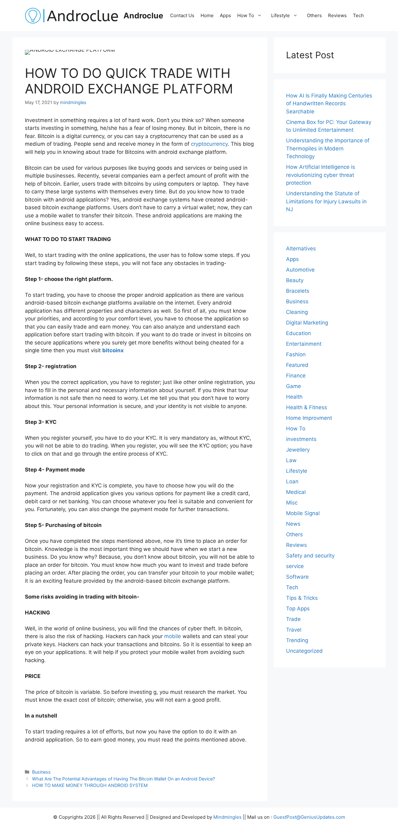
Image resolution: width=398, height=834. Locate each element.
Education (298, 333)
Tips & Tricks (302, 598)
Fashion (296, 354)
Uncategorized (304, 651)
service (295, 566)
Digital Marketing (307, 323)
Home (207, 15)
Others (314, 15)
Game (293, 386)
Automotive (300, 270)
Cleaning (297, 312)
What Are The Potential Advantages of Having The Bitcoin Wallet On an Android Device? (123, 778)
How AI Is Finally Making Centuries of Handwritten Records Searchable (329, 103)
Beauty (294, 280)
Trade (293, 619)
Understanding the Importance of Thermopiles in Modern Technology (327, 148)
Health (294, 397)
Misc (292, 503)
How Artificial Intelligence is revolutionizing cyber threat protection (320, 175)
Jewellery (298, 450)
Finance (296, 375)
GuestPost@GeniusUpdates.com (309, 817)
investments (301, 439)
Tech (358, 15)
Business (41, 772)
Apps (225, 15)
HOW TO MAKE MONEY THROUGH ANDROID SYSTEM (90, 785)
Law (291, 460)
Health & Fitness (306, 407)
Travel (293, 630)
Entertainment (304, 344)
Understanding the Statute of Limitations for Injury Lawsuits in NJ (326, 201)
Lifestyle (280, 15)
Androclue (143, 15)
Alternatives (301, 248)
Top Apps (298, 608)
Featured (297, 365)
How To (245, 15)
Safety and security (310, 555)
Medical (296, 492)
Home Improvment (309, 418)
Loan (292, 481)
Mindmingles (227, 817)
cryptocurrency (209, 144)
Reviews (337, 15)
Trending (297, 640)
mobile (172, 636)
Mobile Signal (303, 513)
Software (297, 577)
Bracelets (297, 291)
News (293, 524)
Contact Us (182, 15)
